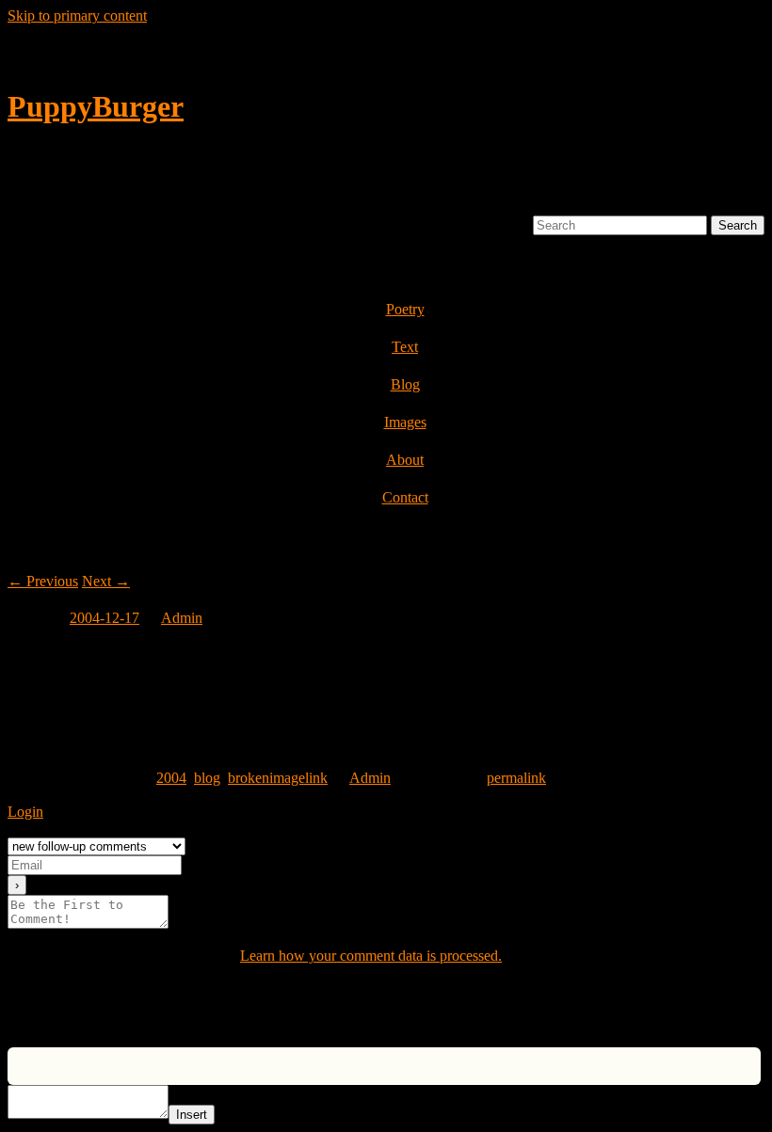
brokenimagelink (278, 778)
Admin (181, 618)
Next (106, 581)
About (405, 460)
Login (25, 812)
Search (509, 224)
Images (405, 422)
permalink (516, 778)
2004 (171, 778)
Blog (405, 384)
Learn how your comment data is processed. (371, 956)
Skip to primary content (77, 16)
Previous (43, 581)
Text (405, 347)
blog (207, 778)
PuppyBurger (96, 106)
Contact (405, 497)
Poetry (405, 309)
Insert (191, 1115)
